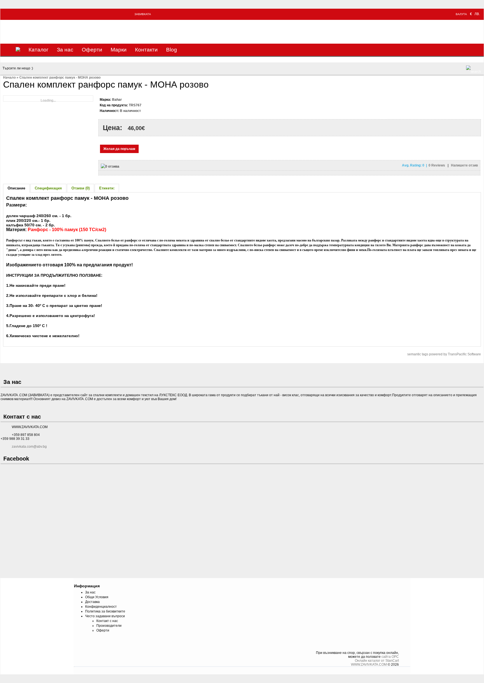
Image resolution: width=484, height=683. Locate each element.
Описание (16, 188)
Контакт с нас (107, 621)
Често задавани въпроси (105, 616)
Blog (171, 50)
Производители (109, 626)
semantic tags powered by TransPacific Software (444, 354)
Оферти (92, 50)
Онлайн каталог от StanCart (377, 661)
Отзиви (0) (80, 188)
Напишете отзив (464, 165)
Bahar (117, 100)
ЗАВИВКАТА (142, 14)
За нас (65, 50)
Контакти (146, 50)
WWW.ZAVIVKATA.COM (369, 664)
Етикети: (107, 188)
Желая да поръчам (119, 149)
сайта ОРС (390, 657)
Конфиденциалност (101, 607)
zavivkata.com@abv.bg (29, 447)
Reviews (437, 165)
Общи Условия (96, 597)
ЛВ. (477, 14)
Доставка (92, 602)
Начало (9, 77)
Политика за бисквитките (105, 611)
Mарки (119, 50)
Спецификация (48, 188)
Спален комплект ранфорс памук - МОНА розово (60, 77)
